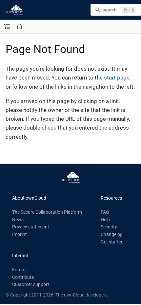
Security (109, 226)
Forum (19, 269)
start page (117, 77)
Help (105, 219)
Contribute (23, 277)
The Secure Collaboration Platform (47, 212)
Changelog (112, 234)
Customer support (30, 284)
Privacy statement (30, 226)
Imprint (19, 234)
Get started (112, 241)
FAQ (105, 212)
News (18, 219)
